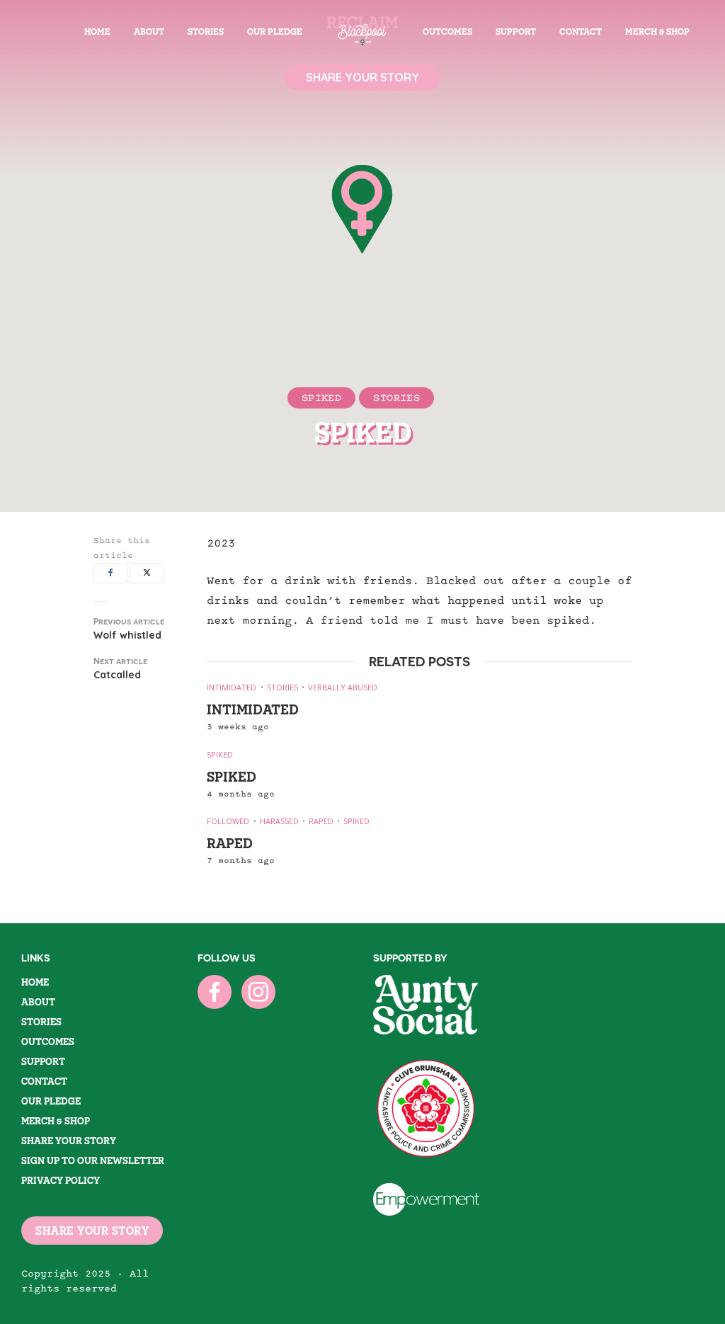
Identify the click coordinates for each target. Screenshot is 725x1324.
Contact (580, 31)
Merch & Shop (657, 31)
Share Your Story (362, 77)
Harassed (279, 821)
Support (516, 31)
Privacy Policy (60, 1180)
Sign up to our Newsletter (92, 1160)
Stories (206, 31)
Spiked (322, 398)
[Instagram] (258, 992)
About (149, 31)
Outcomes (447, 31)
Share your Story (68, 1140)
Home (97, 31)
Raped (321, 821)
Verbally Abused (342, 687)
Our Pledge (274, 31)
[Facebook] (215, 992)
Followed (228, 821)
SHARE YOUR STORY (92, 1230)
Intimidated (231, 687)
